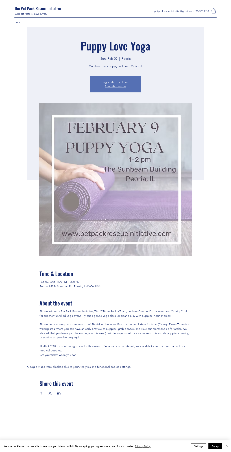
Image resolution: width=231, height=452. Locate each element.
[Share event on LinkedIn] (59, 393)
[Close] (227, 446)
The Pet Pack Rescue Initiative (38, 8)
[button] (214, 11)
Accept (215, 446)
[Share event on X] (50, 393)
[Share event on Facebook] (41, 393)
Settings (198, 446)
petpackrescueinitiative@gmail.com (174, 11)
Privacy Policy (143, 446)
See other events (115, 86)
